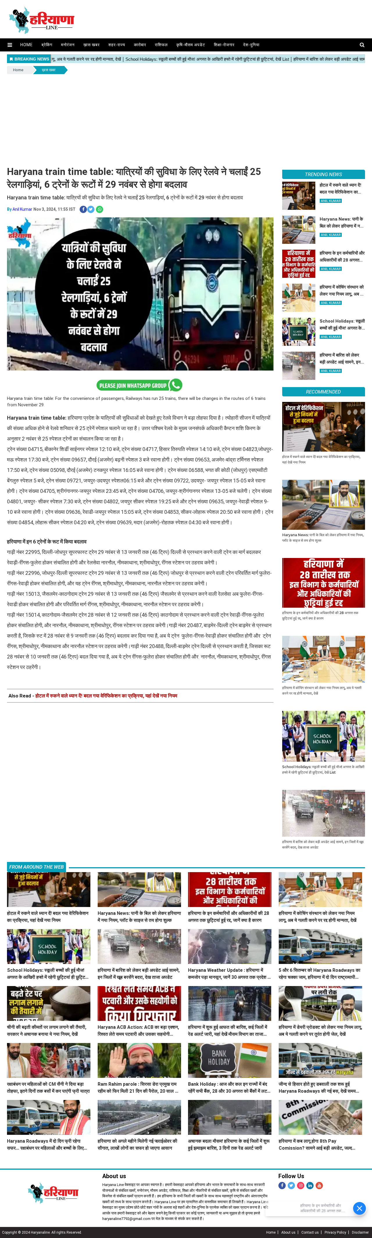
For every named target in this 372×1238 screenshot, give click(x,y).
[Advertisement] (186, 119)
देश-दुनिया (251, 44)
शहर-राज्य (116, 44)
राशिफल (161, 44)
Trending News (323, 174)
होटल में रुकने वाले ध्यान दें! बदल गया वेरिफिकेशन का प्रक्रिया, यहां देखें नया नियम (106, 696)
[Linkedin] (310, 1185)
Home (26, 44)
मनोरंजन (68, 44)
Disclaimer (360, 1232)
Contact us (310, 1232)
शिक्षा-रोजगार (224, 44)
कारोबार (140, 44)
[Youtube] (319, 1185)
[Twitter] (291, 1185)
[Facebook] (282, 1185)
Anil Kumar (22, 209)
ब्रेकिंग (47, 44)
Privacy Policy (335, 1232)
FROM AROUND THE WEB (36, 867)
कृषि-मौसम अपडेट (190, 44)
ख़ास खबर (91, 44)
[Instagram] (300, 1185)
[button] (10, 45)
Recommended (323, 392)
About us (288, 1232)
